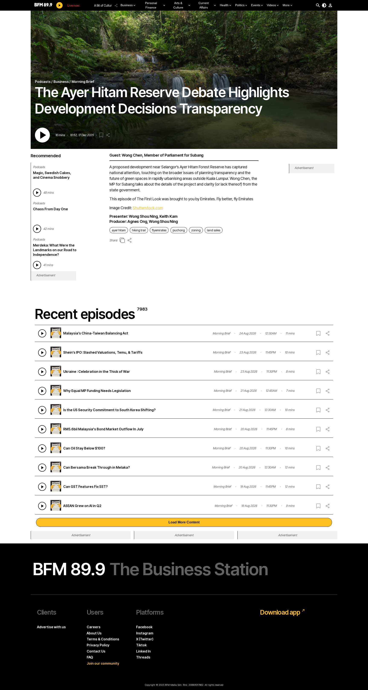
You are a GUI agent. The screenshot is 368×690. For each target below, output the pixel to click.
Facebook (144, 627)
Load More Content (184, 522)
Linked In (143, 651)
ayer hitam (119, 230)
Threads (143, 657)
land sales (213, 230)
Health (224, 5)
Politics (239, 5)
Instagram (144, 633)
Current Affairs (203, 5)
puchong (179, 230)
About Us (94, 633)
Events (255, 5)
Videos (271, 5)
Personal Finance (151, 5)
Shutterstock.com (148, 208)
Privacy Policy (98, 645)
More (286, 5)
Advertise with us (51, 627)
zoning (196, 230)
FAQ (90, 657)
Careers (94, 627)
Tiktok (141, 645)
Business (127, 5)
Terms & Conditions (103, 639)
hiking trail (139, 230)
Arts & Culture (178, 5)
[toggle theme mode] (324, 5)
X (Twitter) (144, 639)
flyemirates (159, 230)
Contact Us (96, 651)
